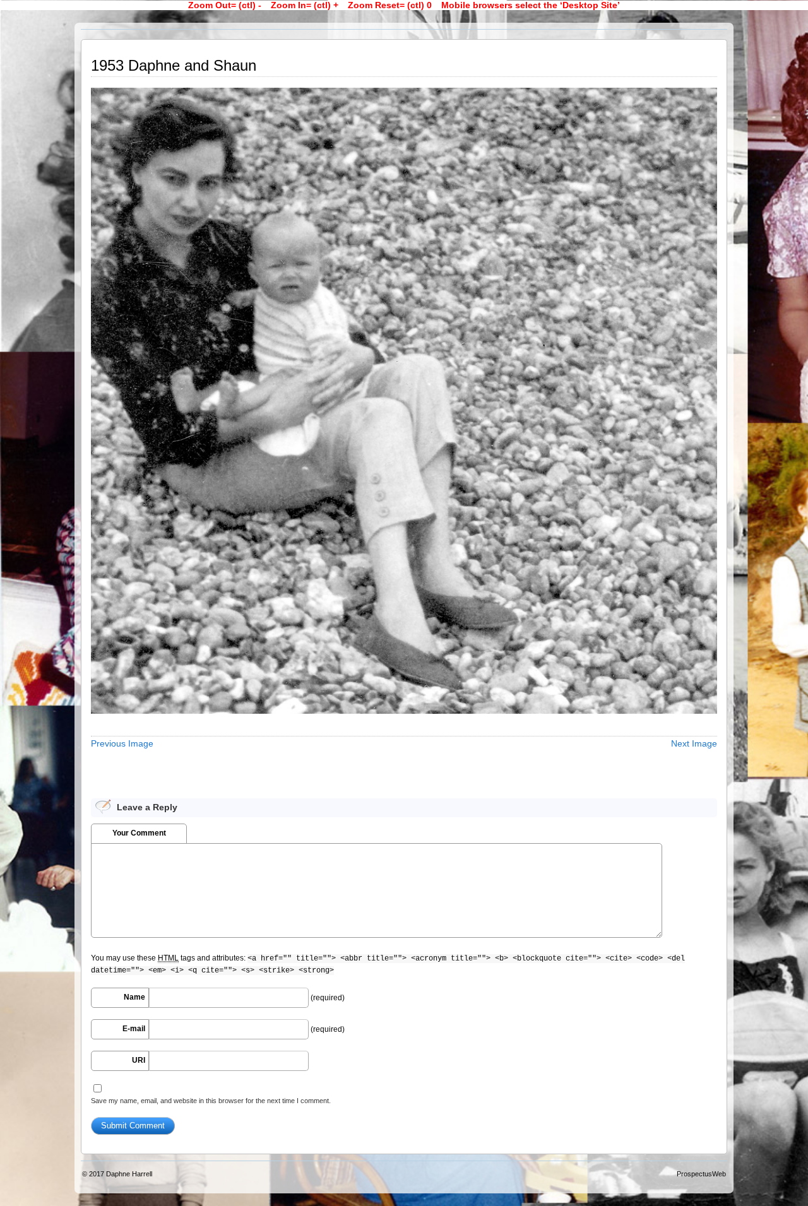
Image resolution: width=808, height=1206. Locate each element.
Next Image (694, 743)
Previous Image (122, 743)
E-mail (133, 1028)
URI (138, 1060)
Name (134, 997)
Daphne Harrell (129, 1174)
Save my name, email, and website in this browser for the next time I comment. (211, 1100)
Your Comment (139, 833)
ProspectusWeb (701, 1174)
